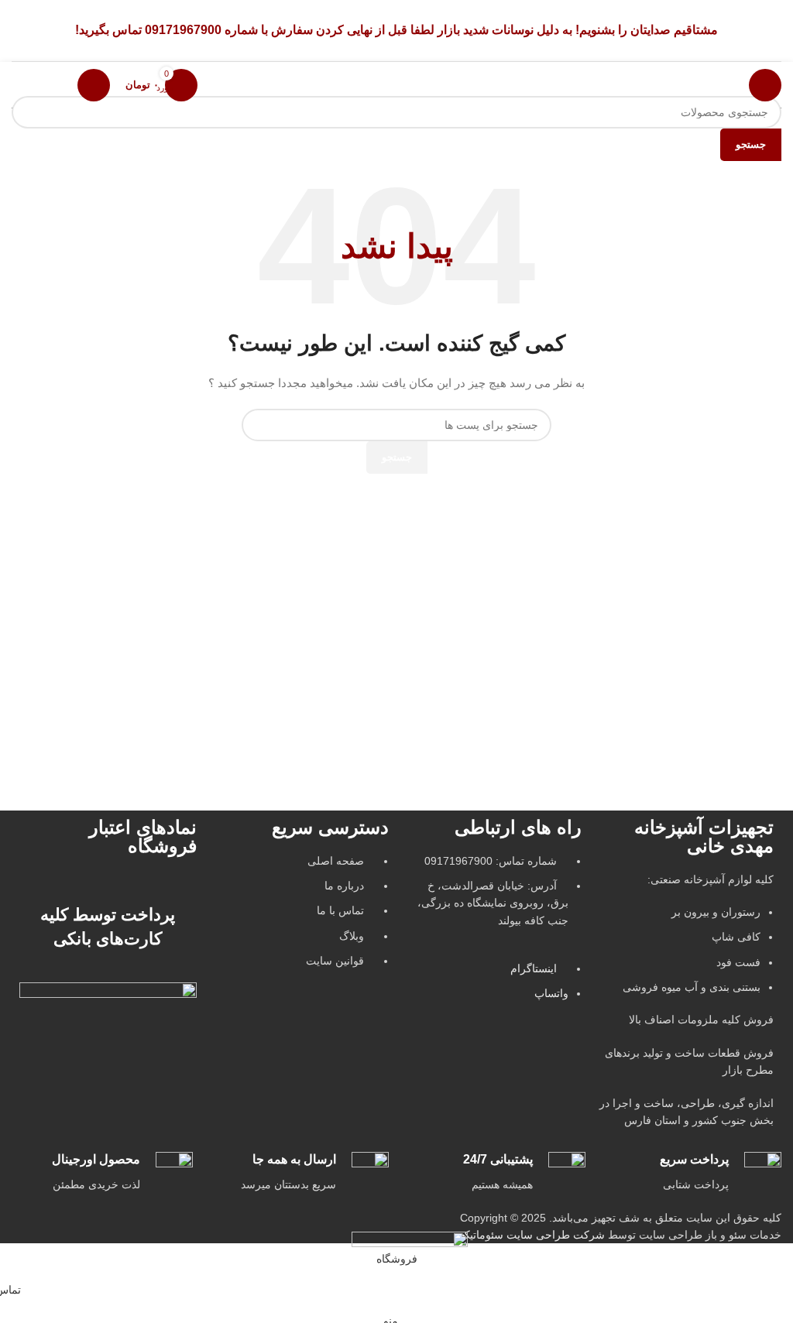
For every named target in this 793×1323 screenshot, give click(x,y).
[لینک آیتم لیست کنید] (301, 918)
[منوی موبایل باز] (765, 85)
